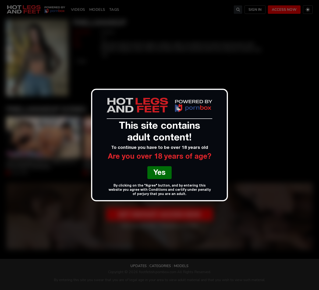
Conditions (158, 190)
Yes (159, 173)
